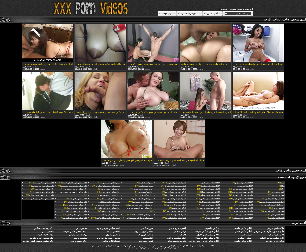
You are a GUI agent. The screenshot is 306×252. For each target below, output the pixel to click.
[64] (270, 202)
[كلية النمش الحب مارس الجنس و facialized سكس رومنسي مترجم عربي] (258, 43)
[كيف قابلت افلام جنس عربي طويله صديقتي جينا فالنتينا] (205, 43)
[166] (42, 189)
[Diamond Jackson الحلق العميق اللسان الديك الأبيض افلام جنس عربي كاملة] (258, 91)
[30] (272, 198)
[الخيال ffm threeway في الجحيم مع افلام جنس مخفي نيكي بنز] (47, 43)
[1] (280, 182)
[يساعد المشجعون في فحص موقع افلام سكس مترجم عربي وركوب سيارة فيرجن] (152, 91)
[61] (177, 208)
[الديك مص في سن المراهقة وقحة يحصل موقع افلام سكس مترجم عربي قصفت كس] (152, 43)
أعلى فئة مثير (212, 13)
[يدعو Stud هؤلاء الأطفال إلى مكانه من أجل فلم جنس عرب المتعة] (47, 91)
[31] (276, 192)
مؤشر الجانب (167, 13)
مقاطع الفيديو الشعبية (189, 13)
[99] (275, 218)
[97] (243, 202)
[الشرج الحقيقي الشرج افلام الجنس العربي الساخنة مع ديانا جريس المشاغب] (205, 91)
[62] (175, 205)
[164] (209, 218)
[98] (144, 186)
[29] (208, 192)
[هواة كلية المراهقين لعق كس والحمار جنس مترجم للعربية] (126, 139)
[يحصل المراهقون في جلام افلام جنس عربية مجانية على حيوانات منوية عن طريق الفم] (179, 139)
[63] (272, 211)
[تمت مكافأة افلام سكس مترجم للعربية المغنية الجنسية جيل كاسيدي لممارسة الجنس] (100, 43)
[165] (242, 205)
